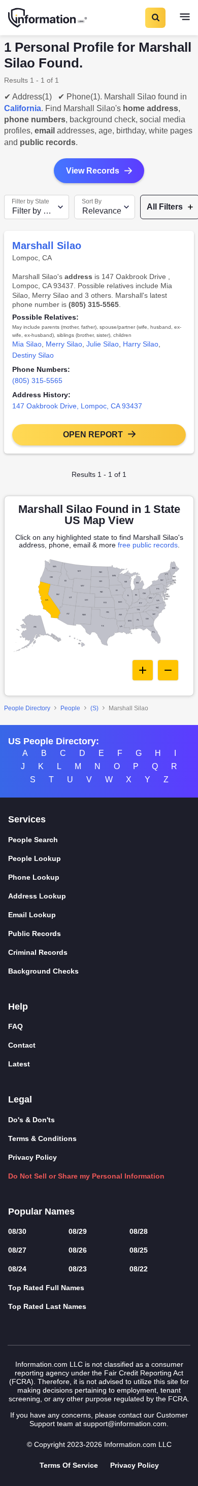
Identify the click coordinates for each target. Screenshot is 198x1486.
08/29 (78, 1231)
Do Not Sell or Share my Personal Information (86, 1176)
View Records (92, 170)
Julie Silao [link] (102, 344)
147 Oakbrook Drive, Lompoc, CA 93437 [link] (77, 406)
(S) (94, 708)
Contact (22, 1045)
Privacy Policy (32, 1157)
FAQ (15, 1026)
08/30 (17, 1231)
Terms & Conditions (42, 1138)
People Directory (27, 708)
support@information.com (125, 1424)
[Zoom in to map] (143, 670)
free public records (148, 545)
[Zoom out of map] (168, 670)
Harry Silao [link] (140, 344)
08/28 (138, 1231)
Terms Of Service (69, 1465)
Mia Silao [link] (27, 344)
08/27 (17, 1250)
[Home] (48, 18)
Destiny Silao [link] (33, 355)
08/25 (138, 1250)
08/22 (138, 1269)
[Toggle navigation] (185, 18)
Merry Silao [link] (64, 344)
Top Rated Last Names (47, 1306)
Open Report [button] (93, 434)
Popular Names (41, 1211)
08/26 (78, 1250)
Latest (19, 1064)
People (70, 708)
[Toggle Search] (155, 18)
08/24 (17, 1269)
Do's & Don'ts (31, 1120)
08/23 (78, 1269)
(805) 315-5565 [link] (37, 380)
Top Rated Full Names (46, 1288)
